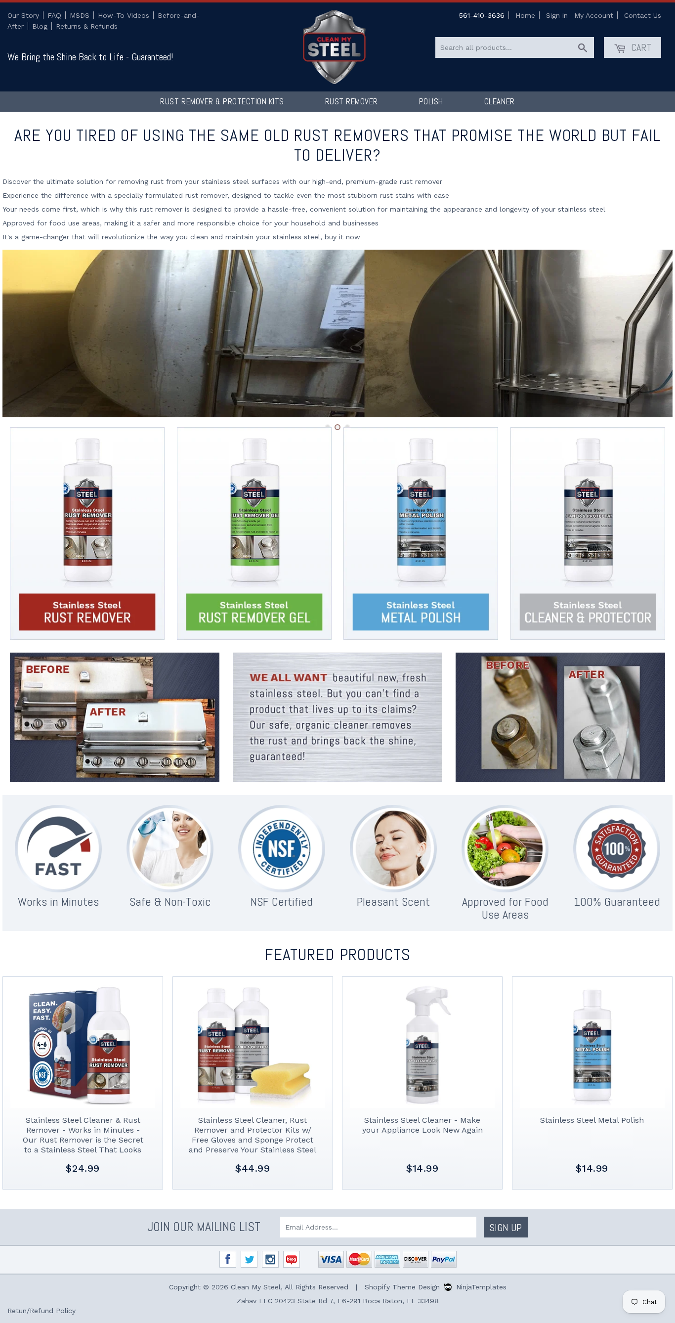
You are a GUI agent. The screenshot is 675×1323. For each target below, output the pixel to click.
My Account (593, 15)
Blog (39, 26)
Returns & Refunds (87, 26)
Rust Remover (351, 101)
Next (651, 333)
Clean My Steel (256, 1287)
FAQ (54, 15)
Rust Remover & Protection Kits (222, 101)
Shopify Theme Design (402, 1287)
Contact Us (642, 15)
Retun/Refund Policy (41, 1311)
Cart (640, 47)
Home (525, 15)
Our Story (23, 15)
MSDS (79, 15)
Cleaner (499, 101)
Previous (23, 333)
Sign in (557, 15)
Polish (431, 101)
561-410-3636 (482, 15)
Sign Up (506, 1227)
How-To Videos (123, 15)
